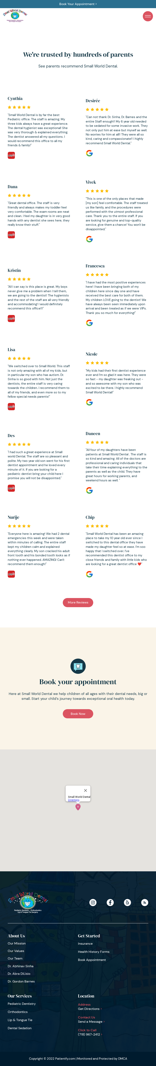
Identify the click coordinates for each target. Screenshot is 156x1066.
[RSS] (144, 902)
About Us (16, 936)
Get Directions (90, 1009)
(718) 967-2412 (90, 1034)
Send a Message (91, 1021)
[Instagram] (92, 902)
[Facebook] (110, 902)
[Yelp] (127, 902)
